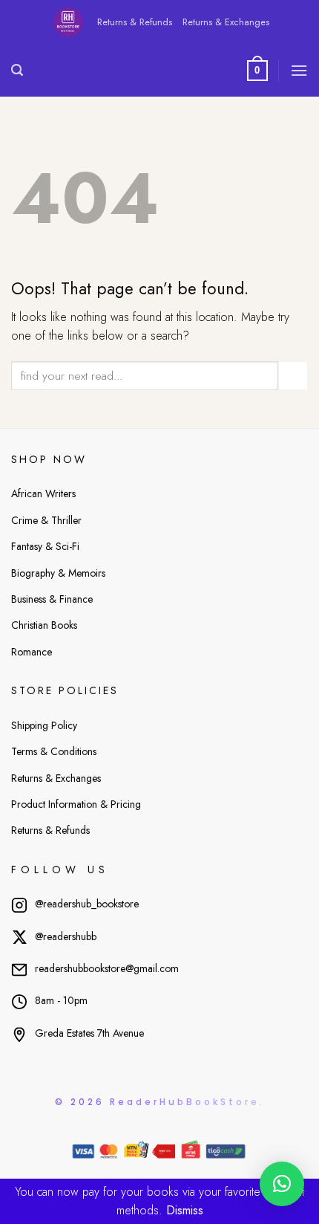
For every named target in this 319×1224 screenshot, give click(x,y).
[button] (282, 1184)
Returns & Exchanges (225, 22)
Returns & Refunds (134, 22)
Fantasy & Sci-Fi (45, 546)
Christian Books (44, 625)
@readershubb (65, 936)
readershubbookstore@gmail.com (107, 968)
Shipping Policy (44, 725)
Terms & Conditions (53, 751)
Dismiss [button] (184, 1210)
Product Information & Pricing (76, 804)
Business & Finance (52, 599)
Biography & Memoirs (58, 573)
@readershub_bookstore (87, 903)
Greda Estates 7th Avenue (89, 1033)
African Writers (43, 493)
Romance (31, 651)
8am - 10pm (61, 1000)
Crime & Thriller (46, 520)
